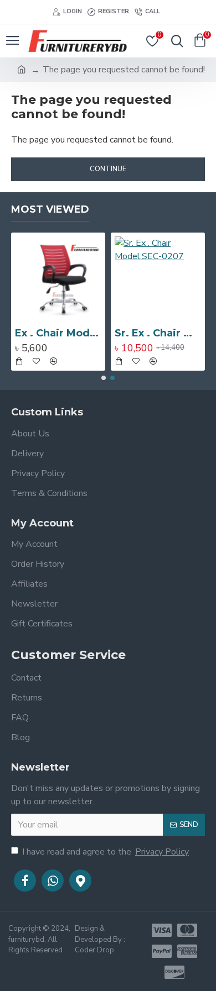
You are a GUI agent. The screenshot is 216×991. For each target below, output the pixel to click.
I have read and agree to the (105, 852)
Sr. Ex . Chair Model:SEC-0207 (158, 333)
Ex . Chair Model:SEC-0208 (58, 333)
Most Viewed (50, 209)
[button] (103, 378)
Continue (108, 169)
